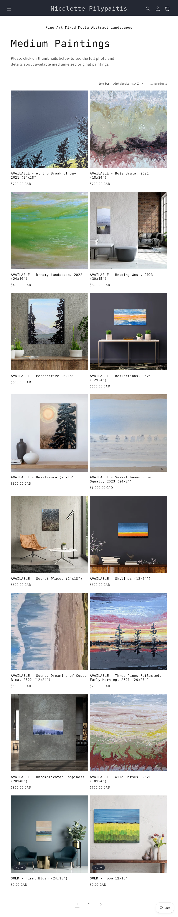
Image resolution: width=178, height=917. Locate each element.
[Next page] (100, 904)
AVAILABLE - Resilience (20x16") (43, 477)
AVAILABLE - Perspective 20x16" (42, 376)
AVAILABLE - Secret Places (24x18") (46, 579)
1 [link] (77, 904)
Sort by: (104, 84)
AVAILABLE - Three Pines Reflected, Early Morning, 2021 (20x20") (125, 678)
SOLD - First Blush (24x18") (39, 878)
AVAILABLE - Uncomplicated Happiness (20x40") (47, 779)
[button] (9, 8)
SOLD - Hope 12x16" (109, 878)
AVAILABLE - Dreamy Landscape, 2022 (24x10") (46, 277)
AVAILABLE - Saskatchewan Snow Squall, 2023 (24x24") (120, 479)
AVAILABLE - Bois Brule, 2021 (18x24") (119, 175)
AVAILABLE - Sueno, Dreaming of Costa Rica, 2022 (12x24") (49, 678)
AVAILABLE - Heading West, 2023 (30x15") (121, 277)
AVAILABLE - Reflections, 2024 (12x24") (120, 378)
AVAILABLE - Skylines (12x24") (120, 579)
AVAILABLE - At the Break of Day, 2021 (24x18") (44, 175)
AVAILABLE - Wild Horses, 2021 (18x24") (120, 779)
